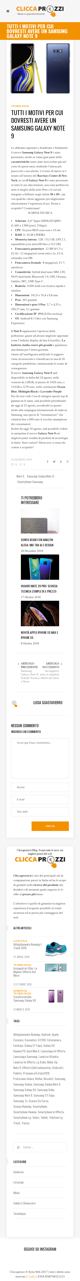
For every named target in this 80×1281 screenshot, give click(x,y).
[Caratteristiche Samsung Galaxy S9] (56, 996)
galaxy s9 (48, 1045)
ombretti (57, 1067)
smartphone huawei (24, 1111)
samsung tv (20, 1100)
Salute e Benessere (24, 1203)
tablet (44, 1117)
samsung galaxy (22, 1084)
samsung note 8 (22, 1095)
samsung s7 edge (44, 1095)
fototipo (18, 1045)
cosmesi (18, 1040)
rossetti (48, 1078)
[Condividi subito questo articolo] (47, 462)
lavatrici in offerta (24, 1062)
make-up (52, 1062)
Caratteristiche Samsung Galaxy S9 (24, 998)
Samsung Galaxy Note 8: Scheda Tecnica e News (30, 676)
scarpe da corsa (38, 1100)
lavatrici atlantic (48, 1056)
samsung (60, 1078)
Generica (18, 1171)
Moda (16, 1192)
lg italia (41, 1062)
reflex (38, 1078)
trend (16, 1123)
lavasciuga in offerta (53, 1051)
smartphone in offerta (51, 1111)
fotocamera (54, 1040)
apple (55, 1034)
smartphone (40, 1106)
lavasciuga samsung (25, 1056)
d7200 (42, 1040)
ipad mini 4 (33, 1051)
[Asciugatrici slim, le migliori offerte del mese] (56, 968)
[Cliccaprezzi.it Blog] (40, 11)
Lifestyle (18, 1182)
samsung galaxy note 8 (46, 1084)
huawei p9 (19, 1051)
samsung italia (45, 1089)
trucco (25, 1123)
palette (17, 1073)
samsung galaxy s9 (24, 1089)
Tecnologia (19, 1213)
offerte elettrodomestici (36, 1067)
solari (35, 1117)
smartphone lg (22, 1117)
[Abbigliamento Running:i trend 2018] (56, 949)
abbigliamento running (26, 1034)
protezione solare (23, 1078)
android (45, 1034)
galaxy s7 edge (33, 1045)
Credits (31, 1276)
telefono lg (56, 1117)
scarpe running (22, 1106)
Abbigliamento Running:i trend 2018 (27, 946)
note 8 (17, 1067)
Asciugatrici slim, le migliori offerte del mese (49, 674)
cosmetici (30, 1040)
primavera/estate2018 (36, 1073)
